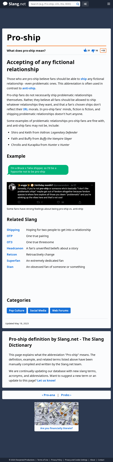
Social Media (38, 310)
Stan (10, 267)
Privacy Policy (56, 460)
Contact (101, 460)
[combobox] (54, 4)
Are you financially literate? (56, 428)
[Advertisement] (56, 18)
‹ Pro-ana (48, 395)
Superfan (13, 261)
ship (84, 79)
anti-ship (28, 88)
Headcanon (15, 248)
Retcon (12, 254)
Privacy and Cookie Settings (76, 460)
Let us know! (46, 380)
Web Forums (60, 310)
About (92, 460)
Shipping (13, 230)
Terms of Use (42, 460)
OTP (10, 236)
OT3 (9, 242)
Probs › (66, 395)
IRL (25, 109)
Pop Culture (16, 310)
